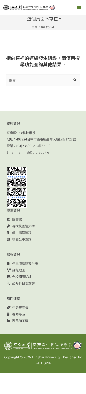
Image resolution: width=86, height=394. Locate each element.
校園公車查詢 (21, 239)
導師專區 (18, 314)
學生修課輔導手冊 (24, 263)
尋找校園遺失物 (23, 226)
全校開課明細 (21, 276)
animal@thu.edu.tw (34, 152)
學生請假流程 (21, 232)
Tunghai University (46, 357)
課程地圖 (18, 270)
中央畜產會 (19, 307)
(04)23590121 (26, 145)
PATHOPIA (43, 363)
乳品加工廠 (19, 320)
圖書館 (16, 219)
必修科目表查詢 (23, 283)
